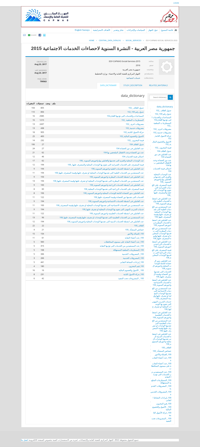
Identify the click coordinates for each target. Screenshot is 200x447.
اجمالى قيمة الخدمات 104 (162, 169)
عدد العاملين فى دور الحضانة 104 (162, 155)
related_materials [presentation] (158, 85)
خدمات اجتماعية (133, 78)
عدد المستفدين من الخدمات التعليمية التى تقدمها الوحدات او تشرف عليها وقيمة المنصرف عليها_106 (161, 325)
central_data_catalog (110, 40)
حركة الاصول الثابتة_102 (162, 137)
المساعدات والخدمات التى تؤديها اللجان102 (161, 118)
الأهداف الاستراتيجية (101, 30)
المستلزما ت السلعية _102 (162, 124)
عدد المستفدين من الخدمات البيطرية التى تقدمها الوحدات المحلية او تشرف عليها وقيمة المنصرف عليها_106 (161, 233)
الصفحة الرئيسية (176, 30)
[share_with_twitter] (44, 36)
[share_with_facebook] (40, 36)
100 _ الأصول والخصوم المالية (161, 408)
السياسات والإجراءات (136, 30)
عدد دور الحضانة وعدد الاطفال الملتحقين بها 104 (162, 162)
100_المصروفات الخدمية (160, 392)
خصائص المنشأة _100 (162, 351)
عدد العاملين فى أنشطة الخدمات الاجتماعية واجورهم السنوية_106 (161, 282)
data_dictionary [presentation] (108, 85)
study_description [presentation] (132, 85)
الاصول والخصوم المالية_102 (161, 142)
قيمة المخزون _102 (163, 147)
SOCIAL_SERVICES (133, 40)
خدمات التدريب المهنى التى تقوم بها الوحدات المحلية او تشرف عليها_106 (161, 305)
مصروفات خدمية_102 (162, 132)
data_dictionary (165, 106)
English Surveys (82, 30)
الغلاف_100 (166, 347)
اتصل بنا (24, 440)
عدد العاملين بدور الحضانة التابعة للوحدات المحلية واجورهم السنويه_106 (161, 265)
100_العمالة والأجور (163, 354)
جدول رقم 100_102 (163, 114)
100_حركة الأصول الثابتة (162, 413)
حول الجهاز (153, 30)
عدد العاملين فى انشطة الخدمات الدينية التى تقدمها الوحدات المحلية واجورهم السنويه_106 (161, 339)
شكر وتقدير (118, 30)
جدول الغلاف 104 (164, 151)
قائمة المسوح (167, 30)
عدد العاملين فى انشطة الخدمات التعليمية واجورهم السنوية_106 (161, 315)
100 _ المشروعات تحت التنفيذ (161, 419)
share (34, 35)
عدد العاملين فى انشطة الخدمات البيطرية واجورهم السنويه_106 (161, 222)
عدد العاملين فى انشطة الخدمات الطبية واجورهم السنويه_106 (161, 201)
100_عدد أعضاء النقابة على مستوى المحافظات (161, 366)
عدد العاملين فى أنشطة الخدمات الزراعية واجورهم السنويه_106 (161, 244)
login (176, 3)
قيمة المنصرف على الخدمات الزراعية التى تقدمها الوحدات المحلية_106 (161, 254)
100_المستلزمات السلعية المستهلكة (161, 381)
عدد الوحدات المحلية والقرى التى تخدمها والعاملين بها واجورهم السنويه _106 (162, 178)
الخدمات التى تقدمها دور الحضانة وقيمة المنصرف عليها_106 (162, 274)
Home (91, 40)
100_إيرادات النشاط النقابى (162, 398)
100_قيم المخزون (163, 403)
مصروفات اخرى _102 (162, 129)
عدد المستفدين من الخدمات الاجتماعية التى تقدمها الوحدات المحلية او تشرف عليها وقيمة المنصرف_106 (161, 293)
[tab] (158, 85)
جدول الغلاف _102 (163, 110)
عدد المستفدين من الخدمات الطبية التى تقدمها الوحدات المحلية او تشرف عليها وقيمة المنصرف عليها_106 (161, 212)
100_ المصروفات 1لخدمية (161, 387)
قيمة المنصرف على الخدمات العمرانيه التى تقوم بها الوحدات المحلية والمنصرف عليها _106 (161, 190)
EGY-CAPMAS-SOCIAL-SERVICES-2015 (161, 40)
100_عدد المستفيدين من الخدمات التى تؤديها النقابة (161, 374)
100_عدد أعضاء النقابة (161, 358)
